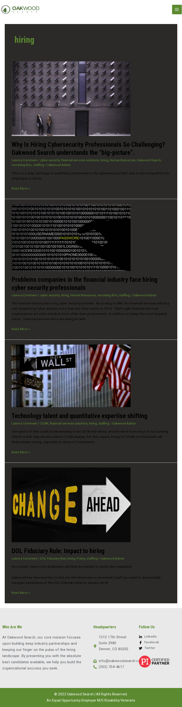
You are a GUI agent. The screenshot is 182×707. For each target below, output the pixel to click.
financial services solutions (80, 160)
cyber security (50, 160)
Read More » (21, 188)
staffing (38, 165)
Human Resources (122, 160)
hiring (104, 160)
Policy (81, 558)
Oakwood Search (149, 160)
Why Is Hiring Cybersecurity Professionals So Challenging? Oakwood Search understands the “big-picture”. (88, 148)
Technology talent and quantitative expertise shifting (79, 416)
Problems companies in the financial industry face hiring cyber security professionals (84, 284)
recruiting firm (22, 165)
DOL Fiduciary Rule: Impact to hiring (58, 551)
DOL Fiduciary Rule (53, 558)
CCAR (44, 423)
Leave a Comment (24, 160)
